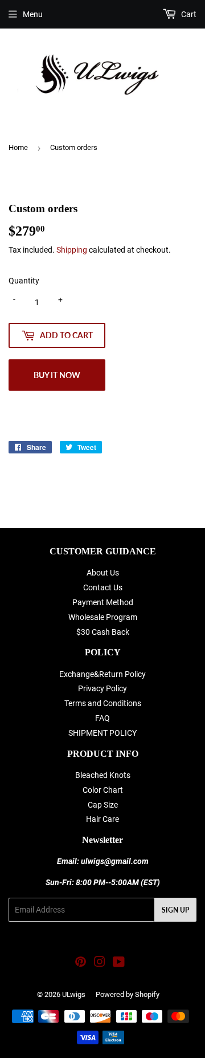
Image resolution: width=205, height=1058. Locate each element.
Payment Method (102, 602)
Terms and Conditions (102, 703)
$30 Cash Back (102, 632)
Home (18, 147)
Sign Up (175, 910)
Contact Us (102, 587)
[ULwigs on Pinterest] (81, 963)
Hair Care (102, 819)
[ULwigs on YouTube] (119, 963)
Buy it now (57, 375)
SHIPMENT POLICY (102, 732)
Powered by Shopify (127, 994)
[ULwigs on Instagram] (99, 963)
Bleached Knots (102, 775)
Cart (187, 14)
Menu (33, 14)
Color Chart (103, 789)
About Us (103, 572)
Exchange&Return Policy (102, 674)
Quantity (24, 280)
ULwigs (73, 994)
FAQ (102, 718)
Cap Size (103, 804)
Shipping (71, 249)
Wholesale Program (102, 617)
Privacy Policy (102, 688)
